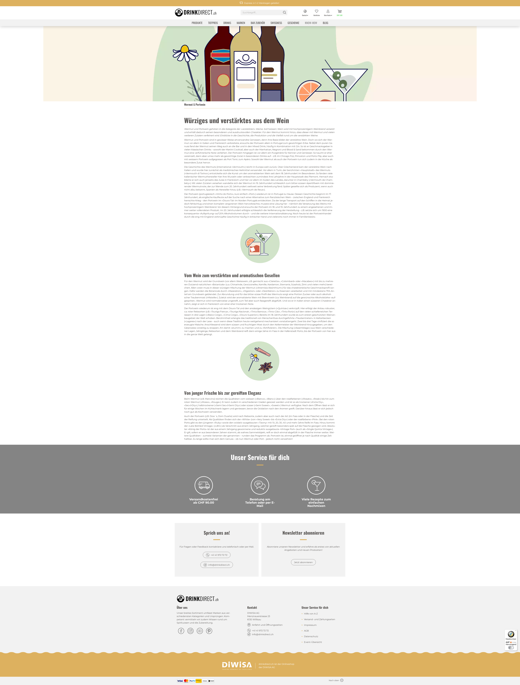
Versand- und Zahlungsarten (319, 619)
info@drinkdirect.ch (219, 565)
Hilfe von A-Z (311, 613)
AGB (306, 630)
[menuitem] (264, 13)
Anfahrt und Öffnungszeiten (267, 625)
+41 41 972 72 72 (219, 555)
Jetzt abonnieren (303, 562)
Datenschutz (311, 636)
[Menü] (515, 631)
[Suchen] (284, 12)
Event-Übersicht (313, 642)
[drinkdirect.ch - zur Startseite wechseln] (192, 11)
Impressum (310, 625)
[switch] (511, 647)
